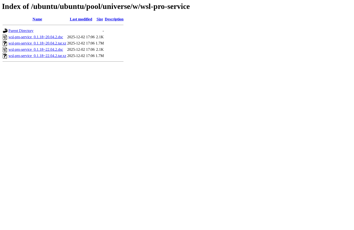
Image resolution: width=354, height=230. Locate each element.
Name (37, 19)
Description (114, 19)
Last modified (81, 19)
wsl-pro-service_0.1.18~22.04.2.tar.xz (37, 56)
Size (100, 19)
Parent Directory (20, 31)
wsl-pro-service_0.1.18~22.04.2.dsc (35, 49)
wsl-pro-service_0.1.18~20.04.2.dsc (35, 37)
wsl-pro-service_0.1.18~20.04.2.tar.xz (37, 43)
